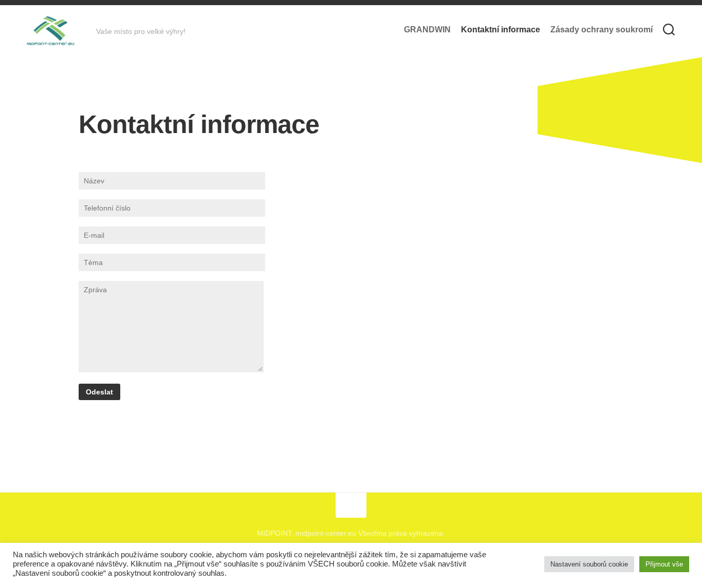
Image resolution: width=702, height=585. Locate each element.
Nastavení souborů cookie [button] (589, 564)
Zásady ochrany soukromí (601, 29)
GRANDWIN (427, 29)
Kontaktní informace (500, 29)
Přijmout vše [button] (664, 564)
